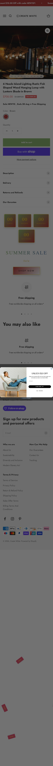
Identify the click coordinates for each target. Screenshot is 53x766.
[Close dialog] (51, 368)
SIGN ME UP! (40, 386)
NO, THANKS (40, 390)
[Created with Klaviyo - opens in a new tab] (26, 398)
